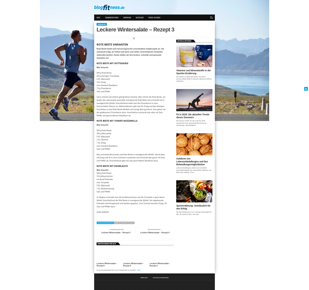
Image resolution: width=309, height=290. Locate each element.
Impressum (143, 277)
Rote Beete (124, 223)
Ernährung (127, 17)
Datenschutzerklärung (161, 277)
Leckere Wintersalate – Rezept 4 (154, 233)
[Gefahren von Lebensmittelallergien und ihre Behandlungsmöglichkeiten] (194, 155)
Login (138, 270)
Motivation (140, 17)
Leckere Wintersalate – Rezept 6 (107, 264)
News (98, 17)
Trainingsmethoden (111, 17)
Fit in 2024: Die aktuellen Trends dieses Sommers (192, 116)
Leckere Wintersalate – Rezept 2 (115, 233)
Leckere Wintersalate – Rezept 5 (133, 264)
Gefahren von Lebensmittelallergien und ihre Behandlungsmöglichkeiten (192, 161)
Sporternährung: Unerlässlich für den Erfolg (193, 207)
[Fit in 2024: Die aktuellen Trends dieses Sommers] (194, 110)
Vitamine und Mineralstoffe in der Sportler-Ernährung (193, 72)
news (117, 223)
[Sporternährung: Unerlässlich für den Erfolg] (194, 202)
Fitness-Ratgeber (154, 17)
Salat (132, 223)
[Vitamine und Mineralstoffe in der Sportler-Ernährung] (194, 66)
